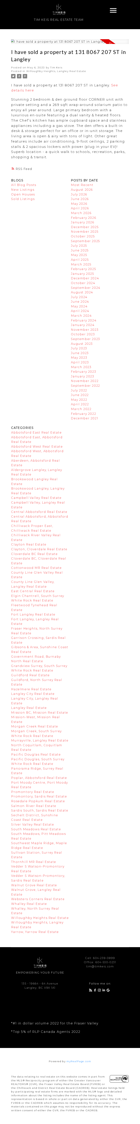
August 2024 (82, 292)
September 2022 (85, 385)
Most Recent (82, 185)
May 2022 (79, 399)
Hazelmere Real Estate (31, 689)
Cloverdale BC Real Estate (34, 554)
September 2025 (85, 241)
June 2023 (80, 353)
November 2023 (84, 329)
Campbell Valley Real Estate (36, 498)
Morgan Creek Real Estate (34, 726)
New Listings (22, 189)
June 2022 (80, 395)
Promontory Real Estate (32, 792)
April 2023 (80, 362)
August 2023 (82, 343)
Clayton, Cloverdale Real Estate (39, 549)
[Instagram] (100, 991)
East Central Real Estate (33, 591)
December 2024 (85, 278)
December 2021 (84, 418)
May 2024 (79, 306)
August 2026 (82, 189)
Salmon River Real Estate (33, 806)
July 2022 (79, 390)
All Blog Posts (23, 185)
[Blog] (91, 991)
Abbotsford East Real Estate (36, 432)
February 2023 (83, 371)
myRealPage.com (79, 1061)
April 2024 (80, 311)
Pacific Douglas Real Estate (36, 754)
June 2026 (80, 199)
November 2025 (84, 231)
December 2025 (85, 227)
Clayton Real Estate (28, 544)
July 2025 (79, 245)
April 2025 (80, 259)
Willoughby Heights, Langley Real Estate (56, 71)
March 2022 (81, 409)
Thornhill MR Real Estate (33, 862)
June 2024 (80, 301)
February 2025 (83, 269)
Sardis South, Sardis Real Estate (39, 810)
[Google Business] (109, 991)
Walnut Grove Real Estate (34, 885)
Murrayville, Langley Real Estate (39, 740)
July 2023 (79, 348)
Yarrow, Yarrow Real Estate (35, 932)
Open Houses (23, 194)
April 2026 (80, 208)
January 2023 (82, 376)
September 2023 (85, 339)
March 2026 (81, 213)
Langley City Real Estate (33, 694)
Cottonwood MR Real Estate (36, 568)
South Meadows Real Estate (36, 829)
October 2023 (83, 334)
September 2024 (85, 288)
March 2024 (81, 315)
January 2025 (82, 273)
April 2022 (80, 404)
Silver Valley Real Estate (32, 824)
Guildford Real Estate (30, 675)
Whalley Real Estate (29, 904)
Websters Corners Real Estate (38, 899)
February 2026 (83, 218)
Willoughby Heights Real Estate (40, 918)
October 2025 (83, 236)
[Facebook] (96, 991)
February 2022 (83, 414)
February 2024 (83, 320)
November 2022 (84, 381)
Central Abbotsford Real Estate (39, 512)
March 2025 (81, 264)
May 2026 (79, 203)
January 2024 (82, 325)
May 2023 (79, 357)
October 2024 (83, 283)
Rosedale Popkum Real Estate (38, 801)
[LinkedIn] (104, 991)
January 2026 (82, 222)
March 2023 (81, 367)
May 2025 (79, 255)
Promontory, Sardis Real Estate (39, 796)
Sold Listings (23, 199)
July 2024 (79, 297)
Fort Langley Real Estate (33, 614)
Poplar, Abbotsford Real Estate (39, 778)
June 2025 (80, 250)
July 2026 (79, 194)
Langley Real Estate (29, 708)
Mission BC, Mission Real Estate (39, 712)
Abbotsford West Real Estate (37, 446)
